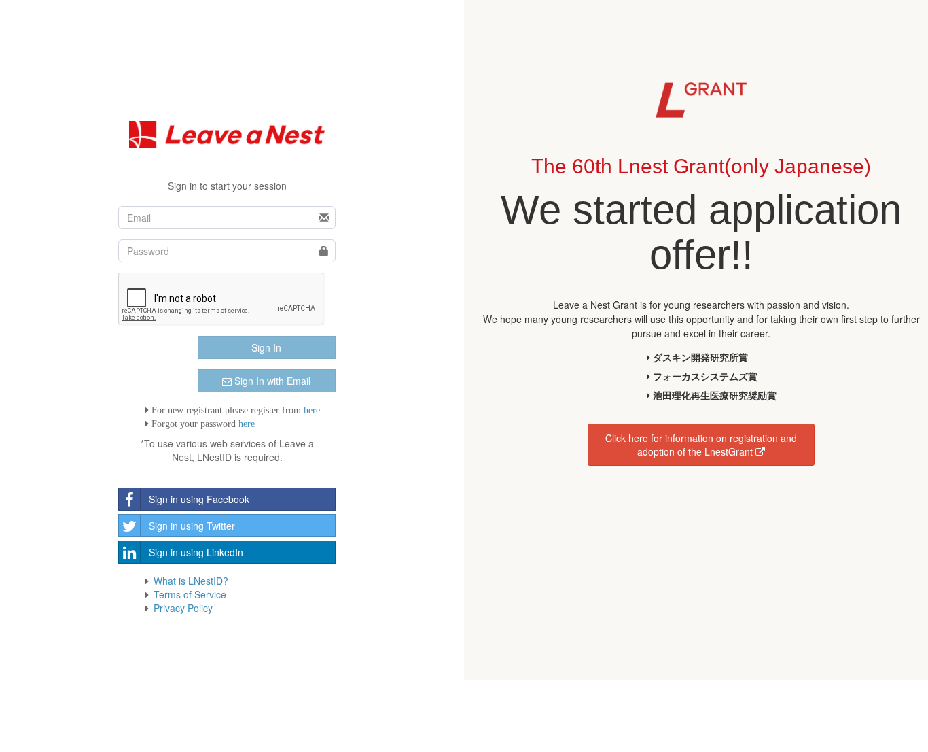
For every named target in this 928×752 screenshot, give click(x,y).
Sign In (266, 347)
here (312, 410)
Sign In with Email (271, 381)
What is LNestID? (191, 580)
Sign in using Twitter (192, 525)
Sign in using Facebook (199, 499)
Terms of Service (190, 594)
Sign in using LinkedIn (196, 552)
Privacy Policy (183, 608)
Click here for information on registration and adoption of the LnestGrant (701, 444)
